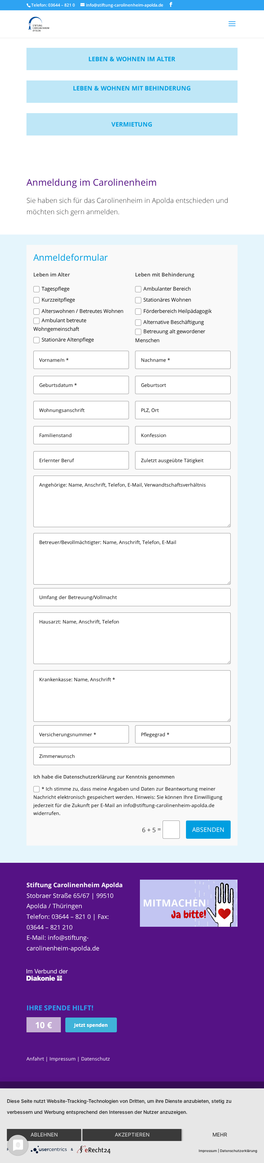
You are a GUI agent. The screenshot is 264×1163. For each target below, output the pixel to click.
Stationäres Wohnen (167, 299)
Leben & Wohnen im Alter (131, 59)
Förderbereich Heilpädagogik (177, 310)
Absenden (208, 829)
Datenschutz (95, 1058)
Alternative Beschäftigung (173, 321)
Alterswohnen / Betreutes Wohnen (82, 310)
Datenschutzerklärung (238, 1151)
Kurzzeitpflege (58, 299)
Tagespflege (55, 288)
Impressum (63, 1058)
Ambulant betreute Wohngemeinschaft (59, 325)
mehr (219, 1134)
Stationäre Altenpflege (68, 339)
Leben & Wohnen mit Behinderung (132, 88)
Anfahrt (35, 1058)
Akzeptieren (132, 1134)
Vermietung (131, 124)
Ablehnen (44, 1134)
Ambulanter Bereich (167, 288)
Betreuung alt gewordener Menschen (170, 336)
